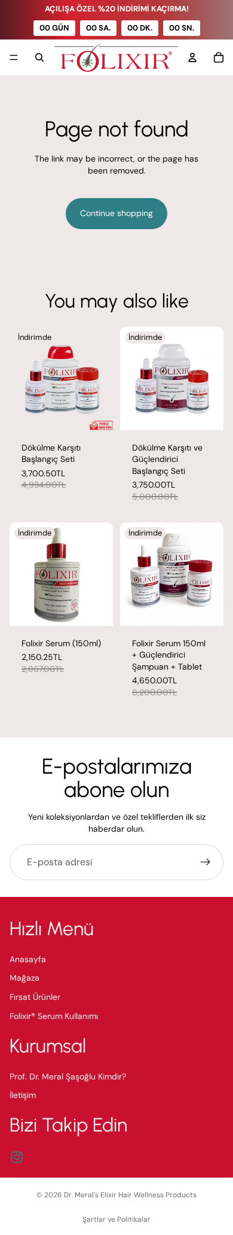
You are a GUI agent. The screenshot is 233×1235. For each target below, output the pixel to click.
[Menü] (13, 58)
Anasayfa (28, 959)
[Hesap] (192, 57)
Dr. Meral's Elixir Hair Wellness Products (130, 1195)
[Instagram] (17, 1157)
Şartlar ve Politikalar (116, 1219)
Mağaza (24, 977)
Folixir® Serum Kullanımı (54, 1016)
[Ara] (39, 57)
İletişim (23, 1095)
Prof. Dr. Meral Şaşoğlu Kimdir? (68, 1076)
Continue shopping (116, 213)
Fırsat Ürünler (35, 996)
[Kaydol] (205, 862)
